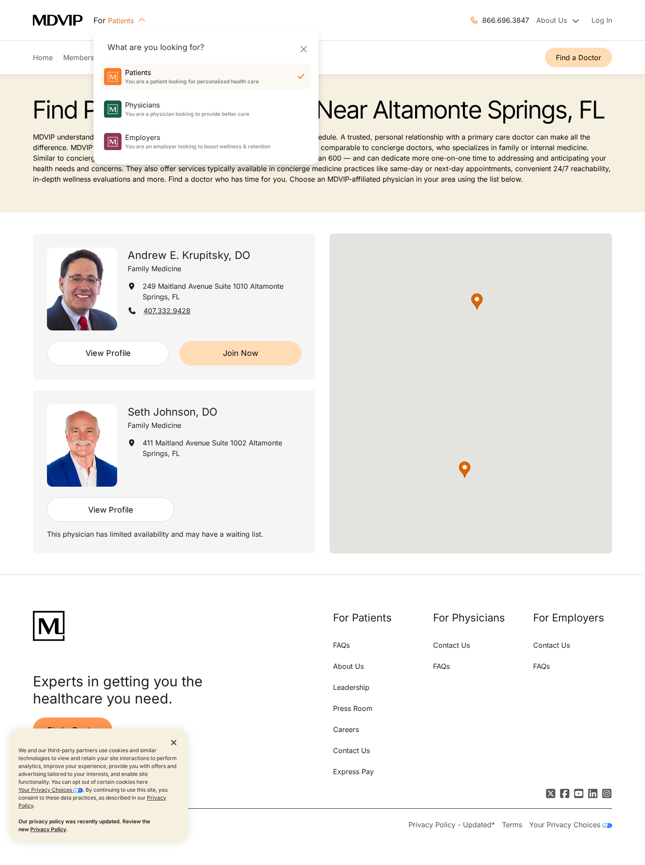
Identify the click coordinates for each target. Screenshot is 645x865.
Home (43, 57)
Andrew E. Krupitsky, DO (189, 255)
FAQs (341, 645)
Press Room (353, 708)
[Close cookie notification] (173, 742)
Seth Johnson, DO (172, 412)
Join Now (240, 353)
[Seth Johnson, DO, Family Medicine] (82, 445)
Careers (346, 729)
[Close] (303, 49)
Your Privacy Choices (45, 789)
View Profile (108, 353)
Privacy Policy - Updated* (451, 824)
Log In (601, 20)
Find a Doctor (578, 57)
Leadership (351, 687)
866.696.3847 (505, 20)
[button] (477, 301)
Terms (512, 824)
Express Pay (353, 771)
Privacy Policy (48, 829)
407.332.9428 (166, 310)
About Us (348, 666)
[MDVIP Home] (63, 20)
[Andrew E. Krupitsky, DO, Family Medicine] (82, 289)
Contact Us (351, 750)
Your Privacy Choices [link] (565, 824)
